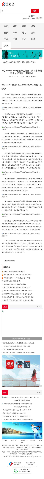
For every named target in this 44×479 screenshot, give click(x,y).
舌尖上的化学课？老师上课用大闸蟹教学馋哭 (18, 297)
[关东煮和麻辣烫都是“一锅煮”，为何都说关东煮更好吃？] (22, 325)
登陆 (40, 18)
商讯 (24, 39)
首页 (6, 26)
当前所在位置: (7, 62)
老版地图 (23, 440)
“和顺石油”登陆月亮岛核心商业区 (14, 284)
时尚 (24, 32)
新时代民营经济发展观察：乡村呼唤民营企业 (18, 290)
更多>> (39, 307)
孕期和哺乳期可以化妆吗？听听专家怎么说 (17, 294)
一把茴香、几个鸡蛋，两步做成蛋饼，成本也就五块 (18, 352)
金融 (33, 39)
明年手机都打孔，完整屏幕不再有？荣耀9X (17, 275)
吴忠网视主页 (19, 62)
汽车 (15, 32)
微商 (6, 45)
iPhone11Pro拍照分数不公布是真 (13, 271)
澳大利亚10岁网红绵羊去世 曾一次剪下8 (16, 287)
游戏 (6, 39)
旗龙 (13, 261)
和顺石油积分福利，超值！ (12, 281)
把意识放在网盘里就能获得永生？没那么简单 (16, 346)
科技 (6, 32)
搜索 (34, 11)
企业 (33, 32)
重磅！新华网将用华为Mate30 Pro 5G (13, 413)
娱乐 (33, 26)
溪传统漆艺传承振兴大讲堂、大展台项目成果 (18, 300)
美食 (15, 39)
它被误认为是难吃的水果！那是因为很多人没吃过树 (18, 343)
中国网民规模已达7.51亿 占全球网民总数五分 (16, 416)
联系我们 (14, 440)
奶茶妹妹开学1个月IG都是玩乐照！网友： (16, 278)
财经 (24, 26)
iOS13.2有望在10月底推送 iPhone (12, 349)
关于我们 (4, 440)
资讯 (15, 26)
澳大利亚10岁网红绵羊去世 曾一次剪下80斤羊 (16, 410)
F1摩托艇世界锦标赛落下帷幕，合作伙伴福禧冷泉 (17, 419)
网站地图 (32, 440)
